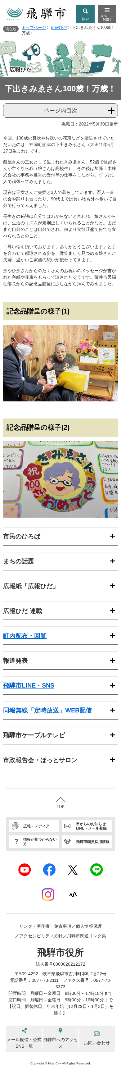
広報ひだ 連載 (22, 610)
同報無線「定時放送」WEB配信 (47, 710)
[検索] (85, 14)
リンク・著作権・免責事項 (45, 926)
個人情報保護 (89, 926)
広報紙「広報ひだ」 (31, 586)
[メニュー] (107, 14)
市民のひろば (21, 536)
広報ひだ (59, 27)
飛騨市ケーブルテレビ (34, 735)
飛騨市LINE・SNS (28, 685)
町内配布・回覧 (25, 635)
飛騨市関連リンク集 (86, 935)
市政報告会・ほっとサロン (40, 760)
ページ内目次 (60, 111)
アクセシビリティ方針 (41, 935)
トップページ (34, 27)
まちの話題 (18, 561)
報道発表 (15, 660)
